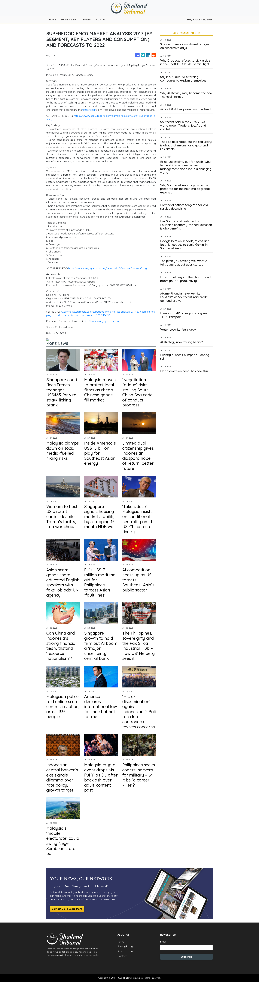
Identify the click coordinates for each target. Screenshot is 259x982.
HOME (52, 19)
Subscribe (186, 956)
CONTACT (101, 19)
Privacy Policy (125, 946)
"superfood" (89, 109)
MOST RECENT (69, 19)
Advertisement (126, 951)
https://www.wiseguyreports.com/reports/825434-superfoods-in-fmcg (107, 268)
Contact (122, 956)
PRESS (87, 19)
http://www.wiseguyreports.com (101, 321)
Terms (121, 941)
